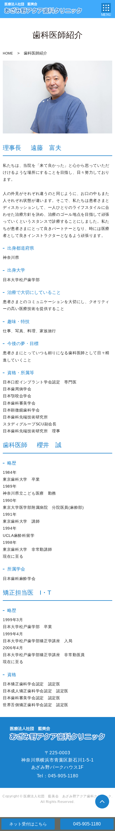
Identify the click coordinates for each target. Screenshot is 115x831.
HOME (8, 53)
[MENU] (106, 8)
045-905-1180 (87, 824)
